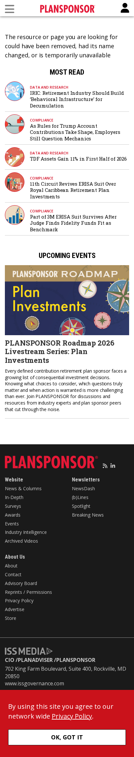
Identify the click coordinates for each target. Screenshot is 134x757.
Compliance (42, 120)
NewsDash (83, 488)
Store (10, 618)
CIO (9, 660)
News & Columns (23, 488)
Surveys (13, 506)
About (11, 566)
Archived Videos (21, 541)
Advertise (14, 609)
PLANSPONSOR (75, 660)
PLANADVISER (35, 660)
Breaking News (88, 515)
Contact (13, 574)
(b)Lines (80, 497)
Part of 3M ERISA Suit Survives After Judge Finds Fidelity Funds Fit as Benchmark (73, 223)
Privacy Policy (19, 600)
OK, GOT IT (67, 737)
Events (12, 524)
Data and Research (49, 87)
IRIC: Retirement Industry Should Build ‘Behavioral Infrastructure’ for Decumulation (77, 99)
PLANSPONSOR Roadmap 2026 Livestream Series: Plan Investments (59, 351)
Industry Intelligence (26, 532)
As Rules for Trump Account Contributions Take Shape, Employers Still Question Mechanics (75, 132)
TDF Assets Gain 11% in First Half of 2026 (78, 158)
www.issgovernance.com (34, 683)
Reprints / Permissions (28, 592)
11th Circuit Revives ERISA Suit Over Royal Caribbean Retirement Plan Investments (73, 190)
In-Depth (14, 497)
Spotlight (81, 506)
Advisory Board (21, 583)
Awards (12, 515)
